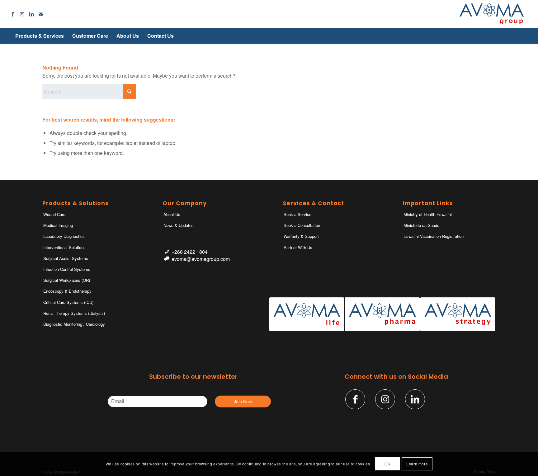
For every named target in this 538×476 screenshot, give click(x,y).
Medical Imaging (58, 225)
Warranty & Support (301, 236)
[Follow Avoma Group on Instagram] (385, 399)
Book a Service (297, 214)
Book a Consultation (302, 225)
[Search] (513, 36)
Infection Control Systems (66, 269)
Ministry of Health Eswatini (428, 214)
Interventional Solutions (64, 247)
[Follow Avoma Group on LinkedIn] (415, 399)
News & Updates (178, 225)
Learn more (417, 463)
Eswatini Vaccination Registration (434, 236)
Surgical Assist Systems (65, 258)
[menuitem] (39, 36)
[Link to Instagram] (22, 14)
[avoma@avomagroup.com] (166, 258)
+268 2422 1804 (190, 251)
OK (387, 463)
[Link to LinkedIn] (31, 14)
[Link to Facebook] (12, 14)
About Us (171, 214)
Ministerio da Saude (421, 225)
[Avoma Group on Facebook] (355, 399)
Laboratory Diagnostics (64, 236)
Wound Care (54, 214)
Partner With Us (298, 247)
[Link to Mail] (40, 14)
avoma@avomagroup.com (201, 258)
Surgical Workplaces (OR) (66, 280)
